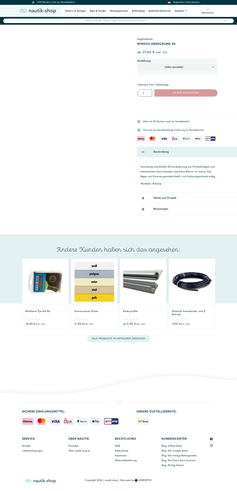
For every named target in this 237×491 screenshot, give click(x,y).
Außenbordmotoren (159, 11)
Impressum (121, 456)
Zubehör (179, 11)
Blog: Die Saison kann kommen (179, 460)
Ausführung (144, 61)
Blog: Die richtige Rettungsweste (179, 456)
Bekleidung (138, 11)
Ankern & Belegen (75, 11)
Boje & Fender (98, 11)
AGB (117, 446)
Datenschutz (121, 451)
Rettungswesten (119, 11)
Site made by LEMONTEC (136, 480)
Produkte (73, 446)
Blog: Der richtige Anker (175, 451)
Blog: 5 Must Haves (172, 446)
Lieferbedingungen (32, 451)
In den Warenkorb (186, 93)
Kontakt (26, 446)
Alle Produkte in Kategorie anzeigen (118, 338)
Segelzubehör (145, 39)
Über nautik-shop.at (79, 451)
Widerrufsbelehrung (126, 460)
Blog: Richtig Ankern (173, 465)
